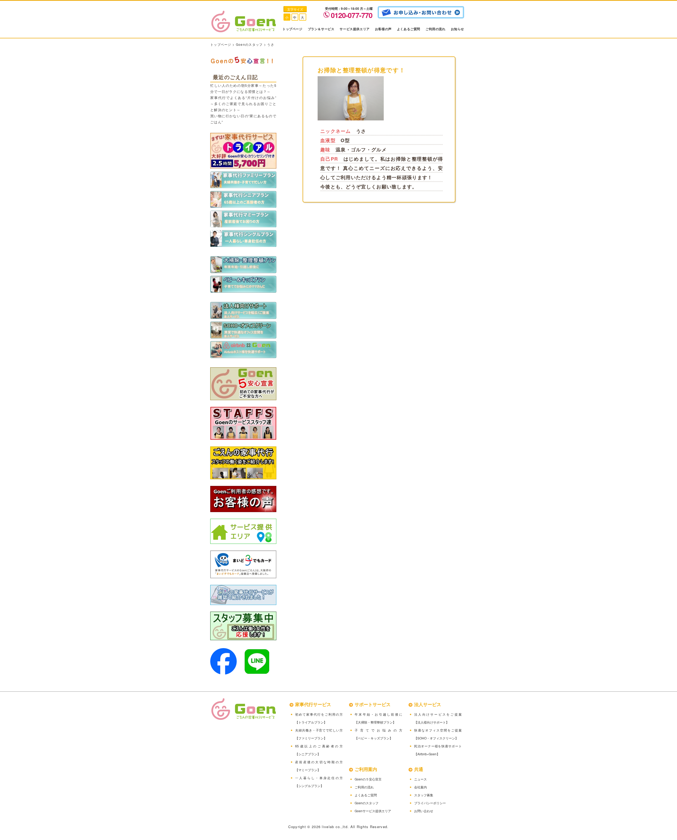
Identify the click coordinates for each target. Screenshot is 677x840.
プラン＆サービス (321, 28)
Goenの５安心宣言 (368, 779)
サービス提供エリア (354, 28)
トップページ (292, 28)
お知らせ (457, 28)
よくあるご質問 (408, 28)
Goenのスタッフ (249, 44)
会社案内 (420, 787)
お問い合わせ (423, 811)
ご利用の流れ (436, 28)
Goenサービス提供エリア (373, 811)
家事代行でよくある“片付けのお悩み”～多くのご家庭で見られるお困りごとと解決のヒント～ (243, 103)
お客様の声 (383, 28)
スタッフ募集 (423, 795)
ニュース (420, 779)
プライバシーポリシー (430, 803)
